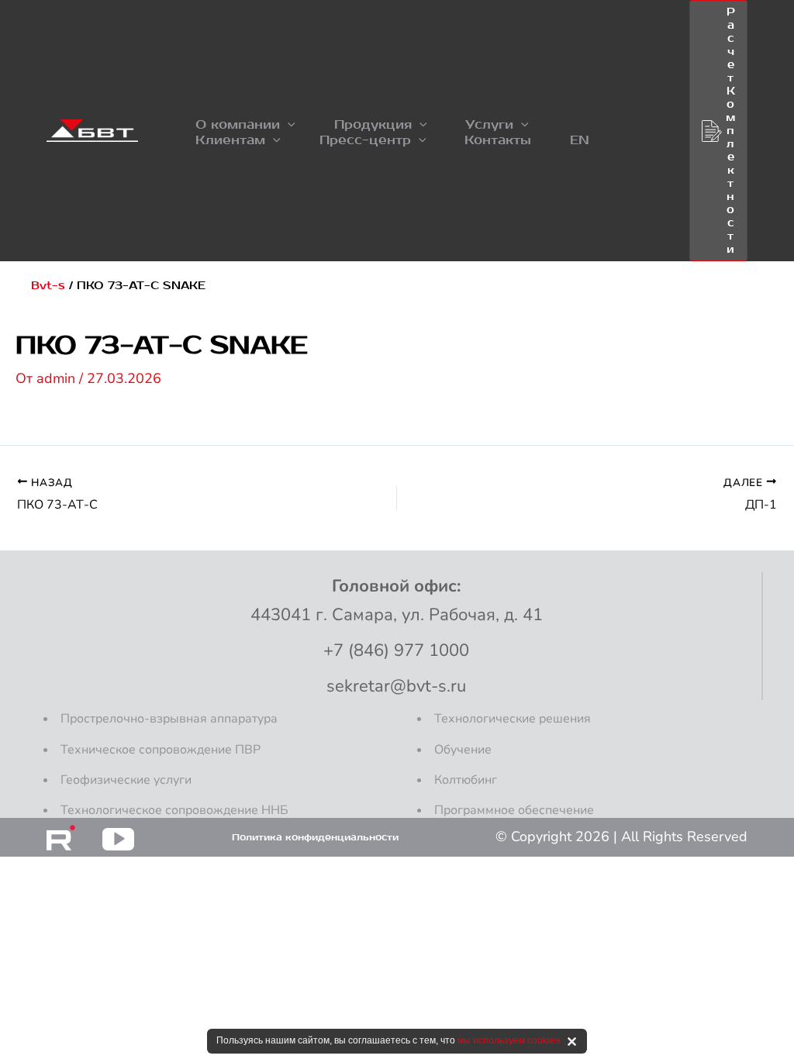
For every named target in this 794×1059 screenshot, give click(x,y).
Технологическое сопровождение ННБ (174, 810)
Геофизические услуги (126, 779)
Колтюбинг (465, 779)
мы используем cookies (508, 1040)
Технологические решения (512, 718)
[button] (245, 125)
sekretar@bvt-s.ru (396, 686)
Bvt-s (48, 285)
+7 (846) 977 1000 (396, 650)
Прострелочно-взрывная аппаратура (169, 718)
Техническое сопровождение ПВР (160, 749)
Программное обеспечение (514, 810)
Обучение (463, 749)
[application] (287, 125)
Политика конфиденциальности (315, 837)
